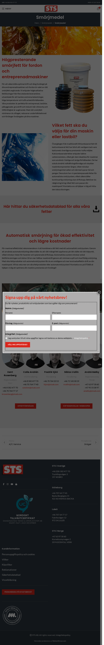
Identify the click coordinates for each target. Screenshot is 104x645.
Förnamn (9, 313)
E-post (60, 323)
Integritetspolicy (81, 338)
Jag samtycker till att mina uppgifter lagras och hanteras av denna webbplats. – (48, 338)
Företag (14, 323)
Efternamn (56, 313)
